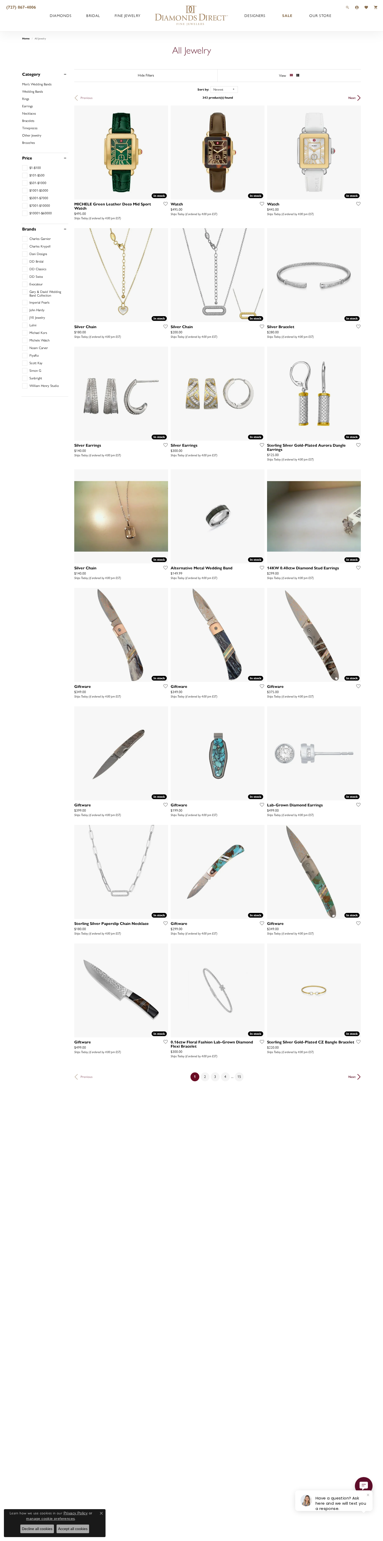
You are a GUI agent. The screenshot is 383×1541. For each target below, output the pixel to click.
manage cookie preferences (50, 1518)
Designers (254, 15)
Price (27, 158)
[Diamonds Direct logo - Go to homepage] (191, 16)
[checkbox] (31, 168)
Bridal (93, 15)
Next (352, 98)
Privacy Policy (76, 1513)
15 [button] (239, 1076)
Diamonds (61, 15)
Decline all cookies (37, 1529)
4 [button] (225, 1076)
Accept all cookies (73, 1529)
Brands (29, 229)
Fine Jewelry (127, 15)
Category (31, 74)
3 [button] (215, 1076)
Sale (287, 15)
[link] (20, 7)
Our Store (320, 15)
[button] (347, 7)
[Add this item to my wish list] (164, 203)
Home (26, 38)
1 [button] (196, 1076)
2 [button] (205, 1076)
